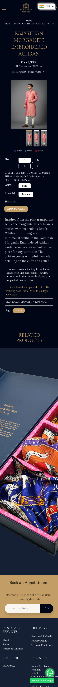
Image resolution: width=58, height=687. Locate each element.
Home (29, 20)
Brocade (26, 194)
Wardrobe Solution (12, 648)
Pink (24, 185)
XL (38, 166)
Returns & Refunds (41, 636)
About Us (7, 640)
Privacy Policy (39, 640)
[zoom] (29, 104)
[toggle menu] (4, 8)
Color (8, 185)
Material (10, 193)
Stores (5, 644)
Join (46, 608)
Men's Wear (8, 666)
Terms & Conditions (42, 645)
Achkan (19, 310)
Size (7, 159)
